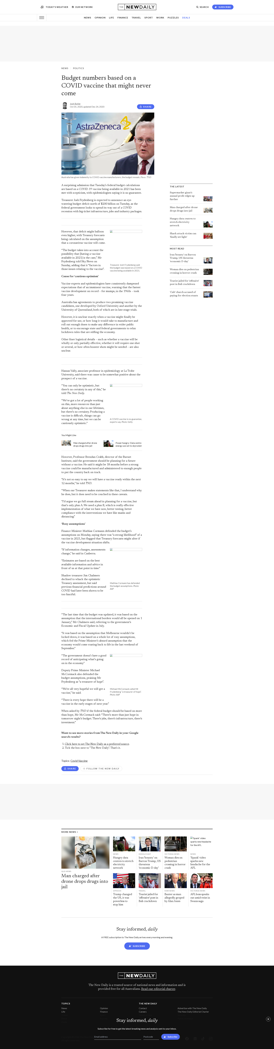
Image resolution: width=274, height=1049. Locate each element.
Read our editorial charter (158, 989)
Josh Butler (75, 103)
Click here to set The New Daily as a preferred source (97, 744)
